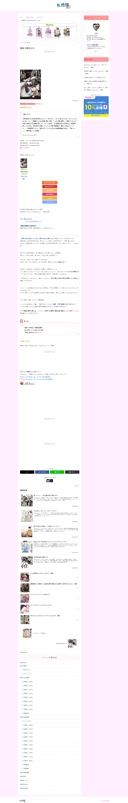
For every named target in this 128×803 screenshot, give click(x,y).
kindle (50, 198)
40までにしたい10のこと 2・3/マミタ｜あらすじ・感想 (96, 66)
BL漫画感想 (24, 103)
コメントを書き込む (49, 657)
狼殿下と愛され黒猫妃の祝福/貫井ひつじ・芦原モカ (95, 82)
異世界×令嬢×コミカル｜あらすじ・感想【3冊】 (96, 72)
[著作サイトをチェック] (48, 480)
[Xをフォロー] (51, 480)
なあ (96, 33)
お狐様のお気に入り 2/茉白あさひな (95, 77)
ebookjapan (49, 194)
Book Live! (49, 190)
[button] (77, 42)
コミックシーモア (49, 182)
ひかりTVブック (50, 186)
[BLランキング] (27, 383)
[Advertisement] (49, 60)
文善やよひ (40, 103)
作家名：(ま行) (32, 103)
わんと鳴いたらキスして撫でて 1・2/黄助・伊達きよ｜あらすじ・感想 (96, 89)
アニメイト (49, 202)
